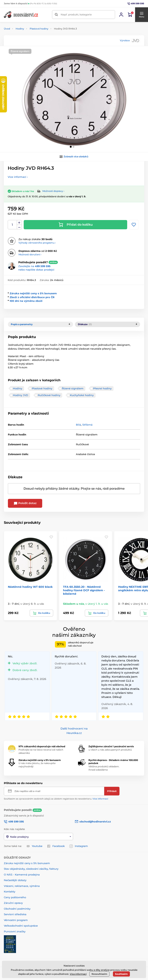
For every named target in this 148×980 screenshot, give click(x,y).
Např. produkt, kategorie (76, 14)
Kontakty (9, 891)
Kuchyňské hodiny (82, 395)
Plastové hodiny (39, 28)
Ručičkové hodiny (49, 395)
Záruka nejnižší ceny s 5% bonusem (33, 293)
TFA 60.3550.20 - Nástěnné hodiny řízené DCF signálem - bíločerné (84, 590)
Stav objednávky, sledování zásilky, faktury (31, 868)
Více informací (100, 798)
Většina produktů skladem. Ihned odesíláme (103, 768)
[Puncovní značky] (10, 943)
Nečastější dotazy (15, 880)
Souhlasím (121, 973)
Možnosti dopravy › (53, 191)
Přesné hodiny (102, 388)
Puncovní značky (14, 931)
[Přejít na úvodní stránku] (21, 14)
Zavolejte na (34, 266)
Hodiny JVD (20, 395)
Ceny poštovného (15, 897)
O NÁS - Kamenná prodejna (22, 874)
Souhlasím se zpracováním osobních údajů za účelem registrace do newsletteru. (56, 798)
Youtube (37, 846)
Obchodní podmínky (17, 908)
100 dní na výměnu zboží (26, 300)
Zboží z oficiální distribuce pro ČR (32, 297)
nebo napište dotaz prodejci (36, 269)
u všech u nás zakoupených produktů (110, 749)
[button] (141, 14)
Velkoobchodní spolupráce (21, 925)
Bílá (78, 424)
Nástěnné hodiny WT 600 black (30, 587)
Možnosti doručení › (29, 254)
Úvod (7, 28)
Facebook (58, 846)
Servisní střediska (15, 914)
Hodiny (20, 28)
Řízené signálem (72, 388)
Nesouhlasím (99, 973)
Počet (12, 224)
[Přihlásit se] (121, 14)
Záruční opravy (13, 902)
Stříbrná (87, 424)
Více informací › (18, 176)
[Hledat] (56, 14)
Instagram (81, 846)
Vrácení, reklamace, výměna (22, 885)
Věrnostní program (16, 920)
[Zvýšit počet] (19, 222)
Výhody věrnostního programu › (37, 242)
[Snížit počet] (19, 227)
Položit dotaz (27, 503)
